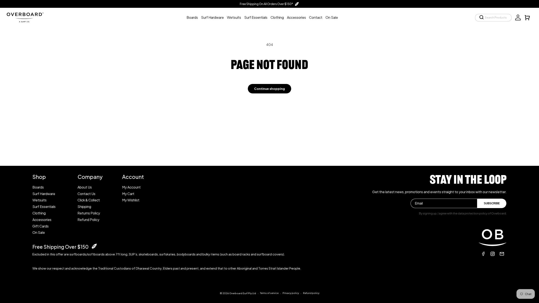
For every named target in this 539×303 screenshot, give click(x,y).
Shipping (84, 206)
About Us (84, 187)
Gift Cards (40, 226)
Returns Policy (88, 213)
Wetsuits (39, 200)
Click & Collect (88, 200)
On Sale (38, 232)
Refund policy (311, 293)
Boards (38, 187)
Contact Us (86, 193)
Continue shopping (269, 88)
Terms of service (269, 293)
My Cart (128, 193)
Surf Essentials (44, 206)
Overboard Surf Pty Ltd (242, 293)
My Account (131, 187)
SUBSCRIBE (492, 203)
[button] (493, 17)
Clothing (39, 213)
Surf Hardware (43, 193)
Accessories (41, 219)
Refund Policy (88, 219)
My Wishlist (130, 200)
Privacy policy (291, 293)
